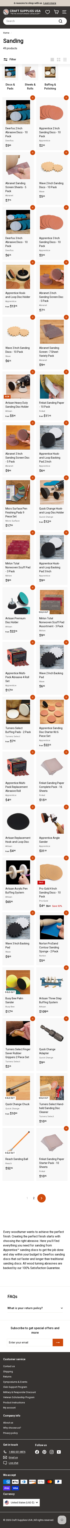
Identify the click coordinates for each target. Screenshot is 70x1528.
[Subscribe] (58, 1342)
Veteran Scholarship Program (19, 1397)
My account (9, 1407)
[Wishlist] (47, 12)
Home (6, 33)
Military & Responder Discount (19, 1392)
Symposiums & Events (15, 1381)
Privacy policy (10, 1433)
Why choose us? (12, 1427)
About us (8, 1422)
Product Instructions (14, 1402)
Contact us (9, 1366)
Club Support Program (15, 1387)
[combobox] (35, 21)
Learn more (49, 3)
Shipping (8, 1371)
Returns (7, 1376)
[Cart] (56, 11)
